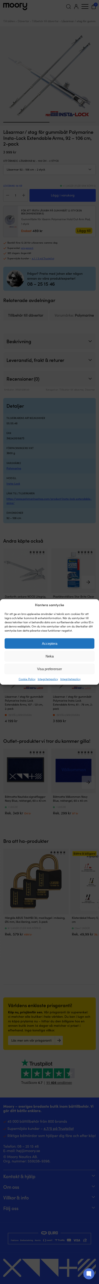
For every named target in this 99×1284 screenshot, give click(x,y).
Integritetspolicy (48, 679)
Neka (50, 656)
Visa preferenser (49, 669)
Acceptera (49, 643)
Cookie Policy (27, 679)
